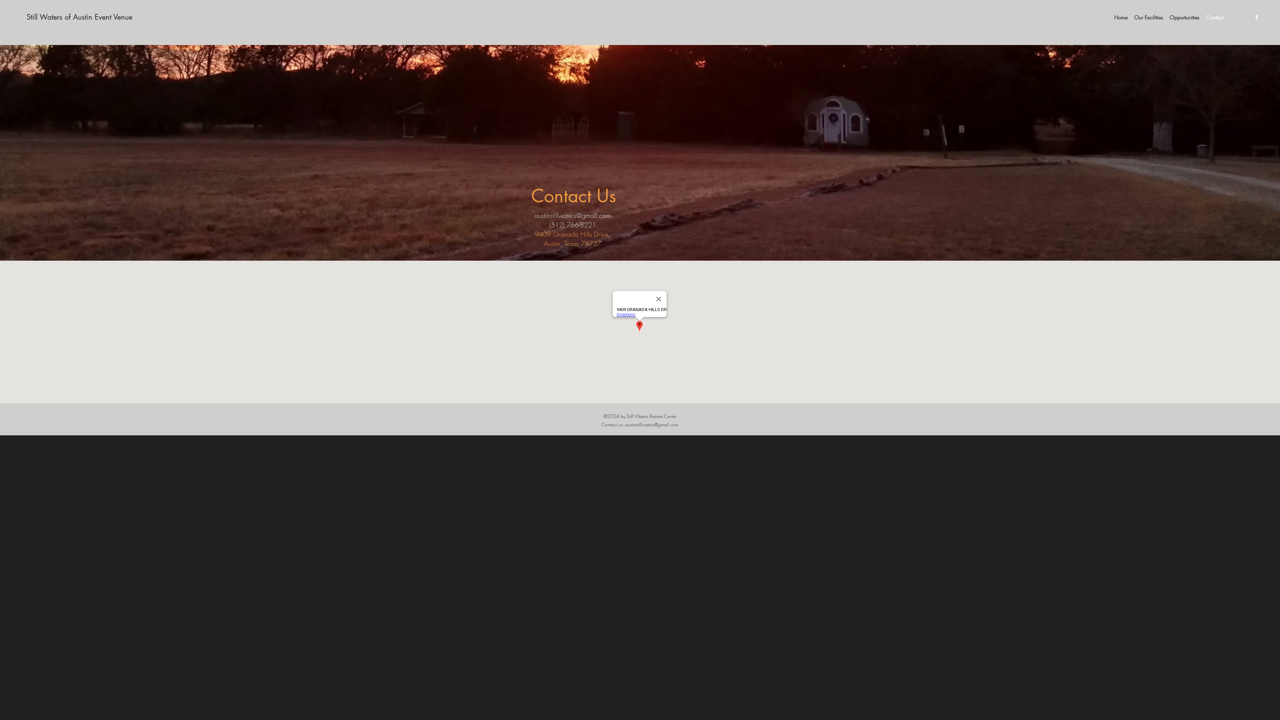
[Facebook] (1256, 17)
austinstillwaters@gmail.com (572, 215)
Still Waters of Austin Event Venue (79, 17)
